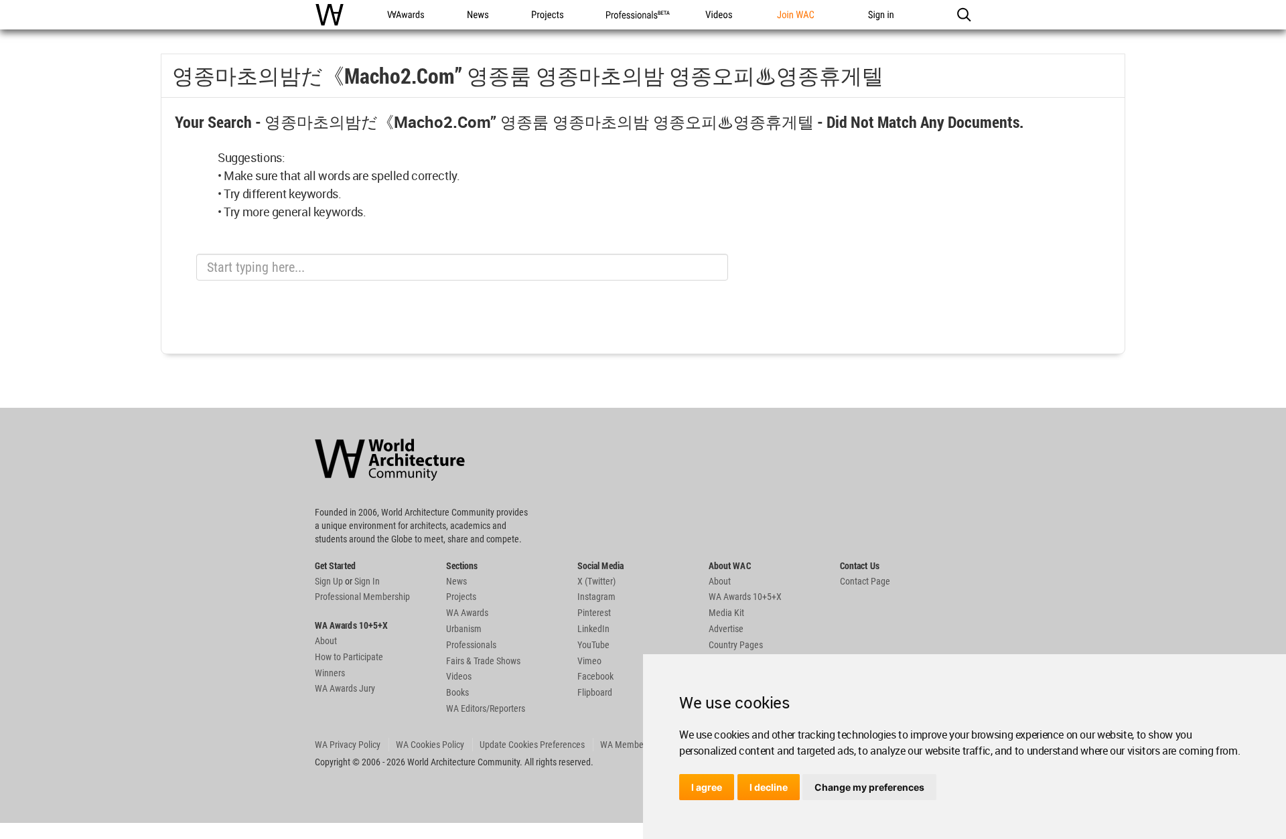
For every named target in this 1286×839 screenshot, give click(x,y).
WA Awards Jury (345, 688)
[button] (963, 14)
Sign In (367, 581)
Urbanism (464, 628)
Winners (330, 673)
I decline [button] (768, 787)
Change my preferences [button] (869, 787)
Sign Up (329, 581)
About (326, 640)
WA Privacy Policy (347, 744)
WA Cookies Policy (430, 744)
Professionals (471, 644)
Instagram (596, 596)
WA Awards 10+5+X (745, 596)
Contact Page (865, 581)
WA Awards (467, 612)
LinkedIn (593, 628)
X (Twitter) (596, 581)
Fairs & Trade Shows (483, 661)
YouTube (593, 644)
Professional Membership (362, 596)
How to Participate (349, 657)
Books (457, 692)
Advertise (726, 628)
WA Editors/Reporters (485, 708)
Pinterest (594, 612)
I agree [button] (706, 787)
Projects (461, 596)
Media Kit (726, 612)
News (456, 581)
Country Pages (736, 644)
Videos (459, 676)
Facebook (595, 676)
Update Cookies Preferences (532, 744)
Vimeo (589, 661)
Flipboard (594, 692)
